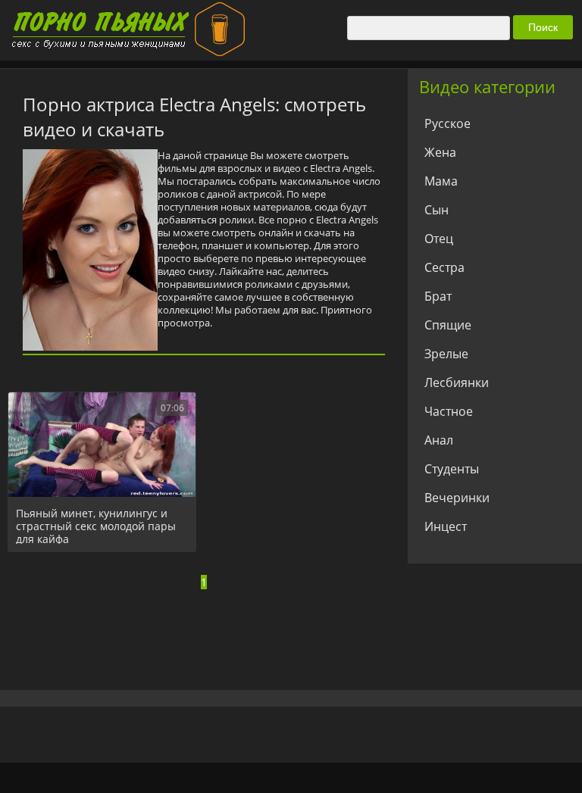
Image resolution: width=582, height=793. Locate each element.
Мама (441, 181)
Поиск (543, 27)
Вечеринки (457, 497)
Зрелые (446, 353)
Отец (438, 238)
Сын (436, 209)
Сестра (444, 267)
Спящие (447, 325)
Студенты (451, 469)
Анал (438, 440)
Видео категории (487, 86)
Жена (440, 152)
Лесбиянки (456, 382)
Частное (448, 411)
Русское (447, 123)
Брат (438, 296)
